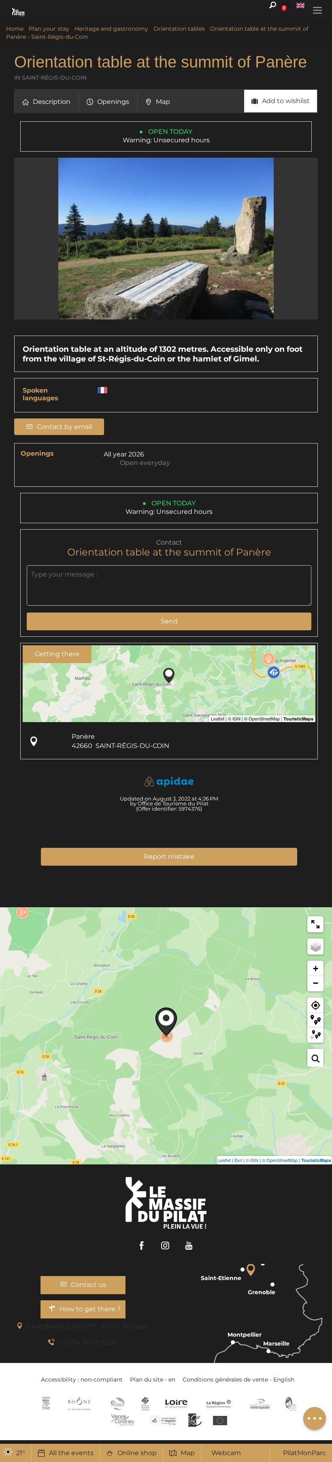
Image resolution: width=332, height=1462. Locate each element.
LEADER (195, 1420)
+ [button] (315, 968)
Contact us (88, 1285)
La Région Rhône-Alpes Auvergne (218, 1404)
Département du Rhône (79, 1404)
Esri (238, 1160)
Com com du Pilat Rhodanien (117, 1404)
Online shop (137, 1453)
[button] (46, 102)
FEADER (163, 1420)
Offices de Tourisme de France (145, 1404)
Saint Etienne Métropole (260, 1404)
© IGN (252, 1160)
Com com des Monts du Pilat (46, 1404)
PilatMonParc (304, 1453)
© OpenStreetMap (280, 1160)
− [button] (315, 983)
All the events (71, 1453)
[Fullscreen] (315, 924)
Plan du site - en (152, 1379)
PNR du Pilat (291, 1404)
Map (188, 1453)
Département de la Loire (176, 1404)
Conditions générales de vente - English (238, 1379)
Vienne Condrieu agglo (123, 1420)
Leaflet (224, 1160)
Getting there (57, 654)
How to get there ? (90, 1309)
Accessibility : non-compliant (82, 1379)
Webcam (226, 1453)
